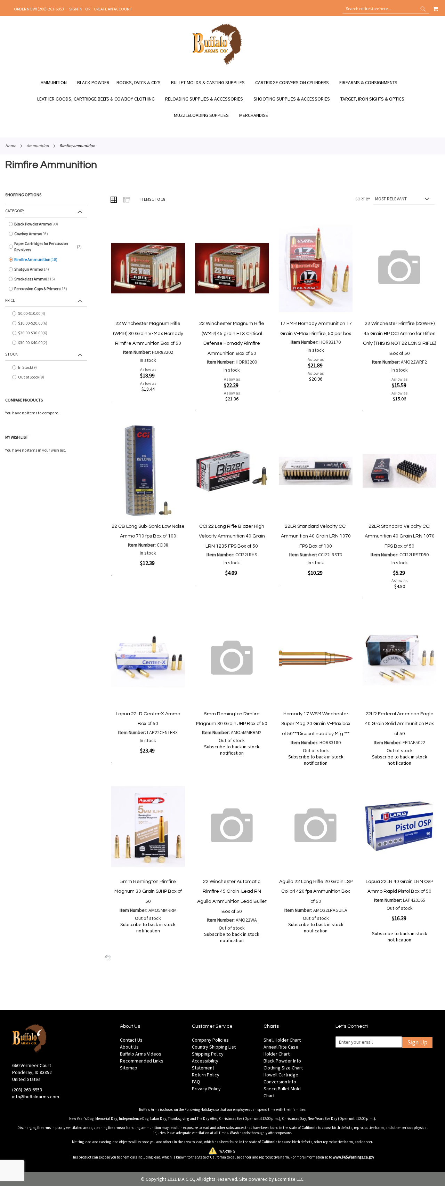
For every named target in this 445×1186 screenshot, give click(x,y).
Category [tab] (14, 210)
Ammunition (37, 145)
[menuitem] (57, 82)
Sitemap (128, 1068)
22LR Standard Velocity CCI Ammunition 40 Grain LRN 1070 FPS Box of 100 (316, 536)
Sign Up (417, 1042)
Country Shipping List (214, 1047)
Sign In (75, 8)
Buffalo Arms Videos (140, 1054)
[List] (126, 199)
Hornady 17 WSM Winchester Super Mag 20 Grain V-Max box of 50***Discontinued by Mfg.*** (315, 723)
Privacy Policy (206, 1088)
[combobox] (385, 8)
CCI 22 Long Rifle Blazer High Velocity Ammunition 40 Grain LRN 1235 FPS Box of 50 (232, 536)
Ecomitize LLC (289, 1179)
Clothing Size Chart (283, 1068)
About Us (129, 1047)
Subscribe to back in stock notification (231, 749)
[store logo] (217, 64)
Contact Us (131, 1040)
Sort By (362, 198)
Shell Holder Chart (282, 1040)
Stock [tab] (11, 354)
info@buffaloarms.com (35, 1096)
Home (10, 145)
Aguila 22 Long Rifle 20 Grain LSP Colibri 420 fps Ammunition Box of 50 (316, 891)
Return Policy (205, 1075)
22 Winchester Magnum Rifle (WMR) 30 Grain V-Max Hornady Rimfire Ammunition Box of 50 (148, 333)
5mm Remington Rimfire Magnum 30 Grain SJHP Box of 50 (148, 891)
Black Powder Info (282, 1061)
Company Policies (210, 1040)
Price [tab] (10, 300)
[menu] (222, 99)
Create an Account (113, 8)
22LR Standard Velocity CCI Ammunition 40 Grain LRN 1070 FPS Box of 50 (400, 536)
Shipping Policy (208, 1054)
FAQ (196, 1081)
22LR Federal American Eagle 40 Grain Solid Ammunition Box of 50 (399, 723)
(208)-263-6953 (27, 1089)
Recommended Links (141, 1061)
